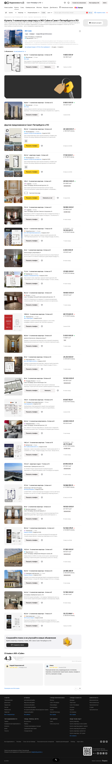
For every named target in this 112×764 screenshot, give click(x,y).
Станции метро (28, 731)
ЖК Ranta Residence (29, 489)
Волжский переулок (39, 511)
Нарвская (6, 712)
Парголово (73, 702)
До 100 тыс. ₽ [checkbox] (44, 89)
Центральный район (29, 700)
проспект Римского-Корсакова (42, 211)
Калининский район (29, 705)
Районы (26, 723)
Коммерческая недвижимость (12, 723)
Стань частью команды (29, 741)
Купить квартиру (74, 721)
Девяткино (7, 702)
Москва (52, 700)
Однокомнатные (94, 705)
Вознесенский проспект (40, 185)
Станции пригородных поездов (32, 726)
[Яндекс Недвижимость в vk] (101, 742)
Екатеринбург (53, 707)
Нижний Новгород (55, 712)
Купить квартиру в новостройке (78, 723)
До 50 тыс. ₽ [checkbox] (22, 89)
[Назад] (76, 688)
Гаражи (6, 721)
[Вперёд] (79, 688)
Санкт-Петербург (28, 185)
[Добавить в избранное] (79, 31)
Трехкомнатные (94, 709)
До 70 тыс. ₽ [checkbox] (33, 89)
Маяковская (7, 709)
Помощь (73, 741)
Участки (6, 731)
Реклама (18, 741)
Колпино (72, 707)
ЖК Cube (26, 59)
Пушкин (72, 709)
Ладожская (7, 705)
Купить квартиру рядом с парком (78, 726)
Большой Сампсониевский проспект (43, 297)
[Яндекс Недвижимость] (14, 3)
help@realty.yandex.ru (36, 752)
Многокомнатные (94, 702)
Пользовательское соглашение (45, 741)
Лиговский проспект (39, 425)
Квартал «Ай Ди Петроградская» (32, 133)
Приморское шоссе (36, 594)
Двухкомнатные (94, 700)
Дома (5, 728)
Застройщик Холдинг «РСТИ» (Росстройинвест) (37, 47)
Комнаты (6, 726)
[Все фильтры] (6, 12)
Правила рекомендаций (62, 741)
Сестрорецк (27, 594)
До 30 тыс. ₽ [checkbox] (11, 89)
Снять (51, 721)
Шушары (72, 700)
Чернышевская (8, 700)
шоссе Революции (39, 382)
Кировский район (28, 712)
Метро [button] (90, 12)
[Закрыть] (107, 12)
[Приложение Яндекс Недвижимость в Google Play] (101, 753)
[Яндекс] (105, 761)
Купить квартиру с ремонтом (77, 731)
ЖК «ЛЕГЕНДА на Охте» (30, 361)
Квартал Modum (28, 575)
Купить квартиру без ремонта (78, 728)
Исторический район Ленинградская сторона (36, 709)
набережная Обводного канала (42, 553)
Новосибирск (53, 705)
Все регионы (27, 721)
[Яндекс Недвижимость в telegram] (107, 742)
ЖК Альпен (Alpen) (29, 617)
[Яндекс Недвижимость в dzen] (104, 742)
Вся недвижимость (9, 741)
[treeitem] (9, 8)
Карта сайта (80, 741)
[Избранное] (64, 2)
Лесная (6, 707)
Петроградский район (30, 707)
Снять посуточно (54, 723)
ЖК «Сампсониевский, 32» (31, 446)
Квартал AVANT (28, 532)
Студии (91, 707)
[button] (68, 2)
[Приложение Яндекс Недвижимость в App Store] (98, 753)
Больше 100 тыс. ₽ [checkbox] (13, 94)
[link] (105, 2)
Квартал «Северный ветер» (31, 275)
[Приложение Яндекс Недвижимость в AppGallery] (103, 753)
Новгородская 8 (28, 404)
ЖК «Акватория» (28, 318)
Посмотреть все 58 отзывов (11, 688)
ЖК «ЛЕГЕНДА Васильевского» (32, 232)
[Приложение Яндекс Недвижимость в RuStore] (106, 753)
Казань (52, 709)
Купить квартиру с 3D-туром (77, 733)
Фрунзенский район (29, 702)
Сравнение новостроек (30, 728)
